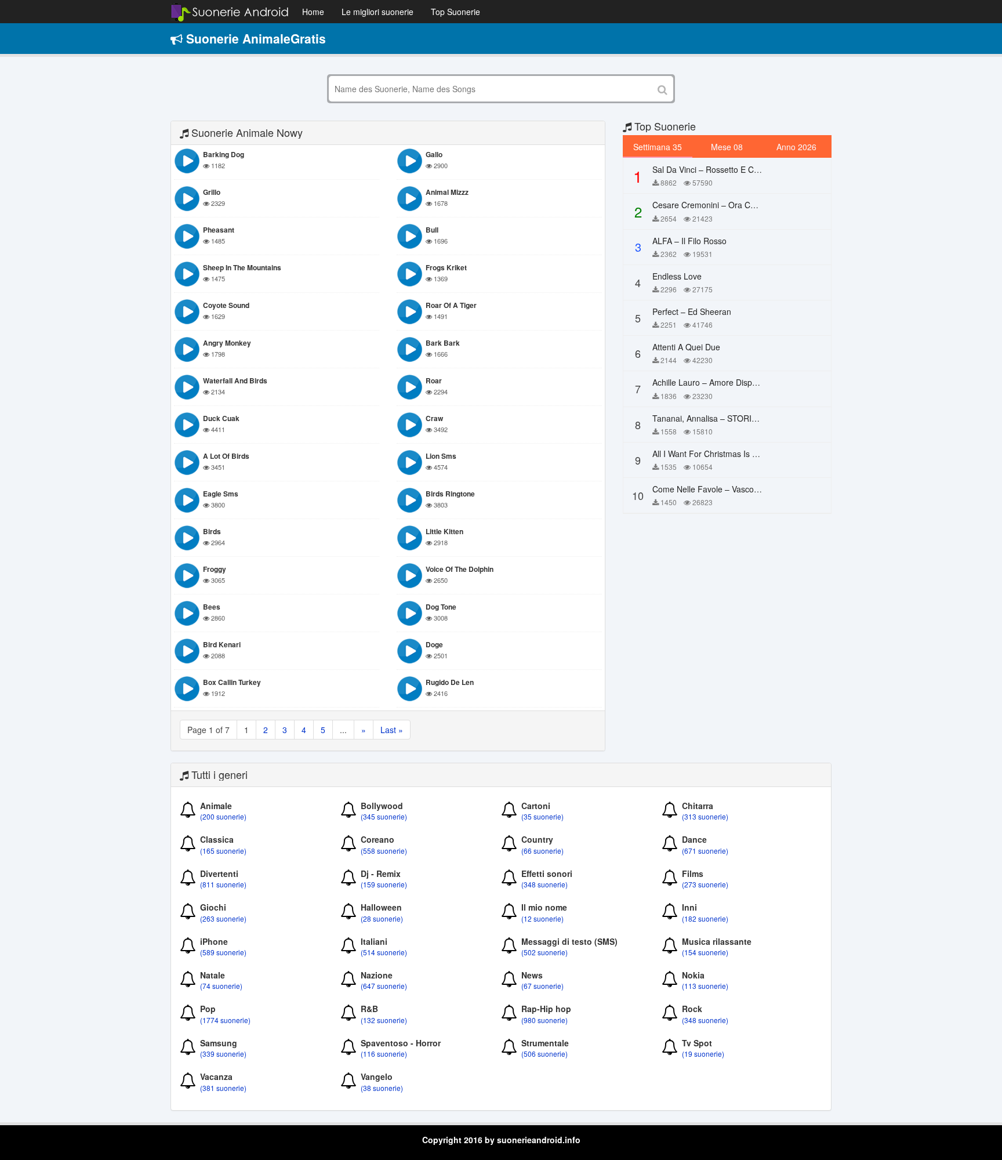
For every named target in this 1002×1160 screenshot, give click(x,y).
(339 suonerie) (223, 1053)
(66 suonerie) (542, 850)
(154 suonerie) (705, 952)
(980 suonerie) (544, 1020)
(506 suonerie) (544, 1053)
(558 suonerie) (384, 850)
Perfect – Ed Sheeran (691, 311)
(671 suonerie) (705, 850)
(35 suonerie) (542, 816)
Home (313, 11)
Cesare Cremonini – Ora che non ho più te (733, 205)
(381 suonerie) (223, 1088)
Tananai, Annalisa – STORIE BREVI (717, 418)
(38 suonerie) (382, 1088)
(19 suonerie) (703, 1053)
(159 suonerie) (384, 884)
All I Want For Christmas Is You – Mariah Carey (738, 453)
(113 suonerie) (705, 986)
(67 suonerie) (542, 986)
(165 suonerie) (223, 850)
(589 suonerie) (223, 952)
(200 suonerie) (223, 816)
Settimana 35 (657, 147)
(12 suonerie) (542, 918)
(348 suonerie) (544, 884)
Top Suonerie (455, 11)
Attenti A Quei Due (686, 347)
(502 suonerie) (544, 952)
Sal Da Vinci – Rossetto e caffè (709, 169)
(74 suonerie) (221, 986)
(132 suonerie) (384, 1020)
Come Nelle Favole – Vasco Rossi (714, 489)
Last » (391, 729)
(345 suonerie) (384, 816)
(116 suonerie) (384, 1053)
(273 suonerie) (705, 884)
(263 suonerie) (223, 918)
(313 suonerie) (705, 816)
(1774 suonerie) (225, 1020)
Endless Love (677, 276)
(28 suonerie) (382, 918)
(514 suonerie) (384, 952)
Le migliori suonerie (377, 11)
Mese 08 (727, 147)
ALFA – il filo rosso (689, 240)
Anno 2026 (796, 147)
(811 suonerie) (223, 884)
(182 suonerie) (705, 918)
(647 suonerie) (384, 986)
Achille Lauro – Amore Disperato (711, 382)
